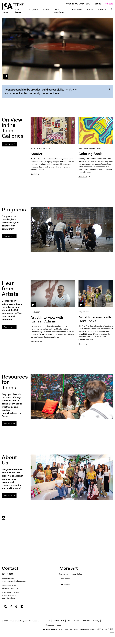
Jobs (59, 625)
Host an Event (58, 621)
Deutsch (76, 629)
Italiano (93, 629)
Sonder (36, 153)
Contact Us (49, 625)
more (41, 169)
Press (69, 621)
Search (111, 10)
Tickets (109, 4)
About (90, 9)
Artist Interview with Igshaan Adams (47, 319)
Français (68, 629)
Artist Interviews (59, 11)
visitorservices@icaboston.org (14, 581)
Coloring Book (90, 153)
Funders (102, 9)
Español (61, 629)
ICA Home (5, 11)
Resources (77, 9)
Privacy (96, 621)
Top (111, 634)
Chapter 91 (86, 621)
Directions (11, 598)
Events (46, 9)
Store (98, 4)
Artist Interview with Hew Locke (95, 319)
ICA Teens (18, 11)
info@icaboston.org (10, 588)
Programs (33, 9)
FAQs (76, 621)
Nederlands (85, 629)
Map (3, 598)
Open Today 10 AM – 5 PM (78, 4)
